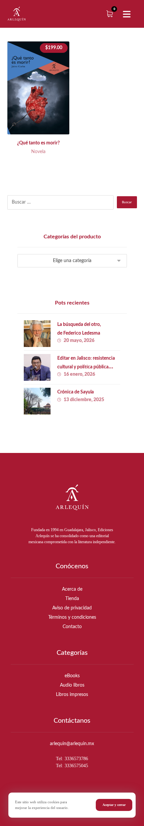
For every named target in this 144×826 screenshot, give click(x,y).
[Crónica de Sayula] (37, 401)
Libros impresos (72, 694)
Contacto (72, 626)
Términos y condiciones (72, 617)
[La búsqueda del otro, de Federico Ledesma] (37, 333)
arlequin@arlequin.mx (72, 743)
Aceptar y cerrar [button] (114, 805)
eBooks (72, 676)
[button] (127, 14)
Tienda (72, 598)
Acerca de (72, 589)
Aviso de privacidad (72, 608)
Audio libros (72, 685)
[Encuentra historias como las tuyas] (16, 14)
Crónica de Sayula (75, 392)
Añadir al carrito (44, 118)
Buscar (127, 202)
